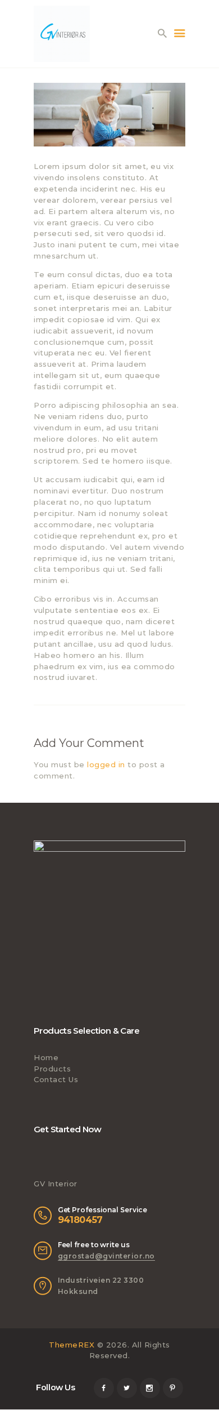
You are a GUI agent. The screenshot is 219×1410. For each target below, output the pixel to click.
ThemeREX (71, 1344)
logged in (106, 764)
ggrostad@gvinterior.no (106, 1256)
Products (52, 1068)
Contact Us (56, 1079)
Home (46, 1057)
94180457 (80, 1219)
